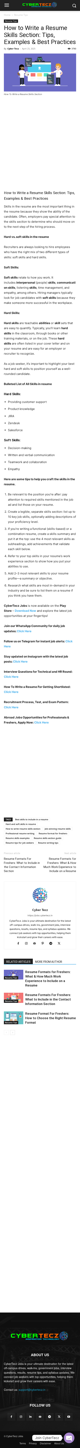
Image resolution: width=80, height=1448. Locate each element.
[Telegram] (52, 943)
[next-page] (12, 1032)
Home (7, 15)
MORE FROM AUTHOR (48, 961)
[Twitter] (60, 943)
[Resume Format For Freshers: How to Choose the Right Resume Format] (13, 1017)
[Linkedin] (30, 1417)
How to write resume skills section (23, 828)
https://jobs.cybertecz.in (40, 915)
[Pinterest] (44, 943)
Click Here (24, 631)
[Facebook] (20, 943)
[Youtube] (68, 1417)
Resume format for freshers (53, 833)
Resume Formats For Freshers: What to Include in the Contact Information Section (22, 865)
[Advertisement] (40, 141)
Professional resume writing (20, 833)
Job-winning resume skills (58, 828)
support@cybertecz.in (32, 1390)
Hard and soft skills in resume (21, 824)
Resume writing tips (48, 842)
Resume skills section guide (47, 838)
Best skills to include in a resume (31, 819)
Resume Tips (21, 15)
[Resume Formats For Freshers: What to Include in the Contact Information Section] (13, 998)
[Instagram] (28, 943)
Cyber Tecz (13, 48)
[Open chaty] (69, 1438)
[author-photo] (40, 904)
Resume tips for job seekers (20, 842)
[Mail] (36, 943)
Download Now (25, 611)
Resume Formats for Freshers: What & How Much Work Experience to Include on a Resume (59, 865)
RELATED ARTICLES (18, 961)
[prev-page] (6, 1032)
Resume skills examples (18, 838)
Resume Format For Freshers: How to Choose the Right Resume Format (50, 1018)
